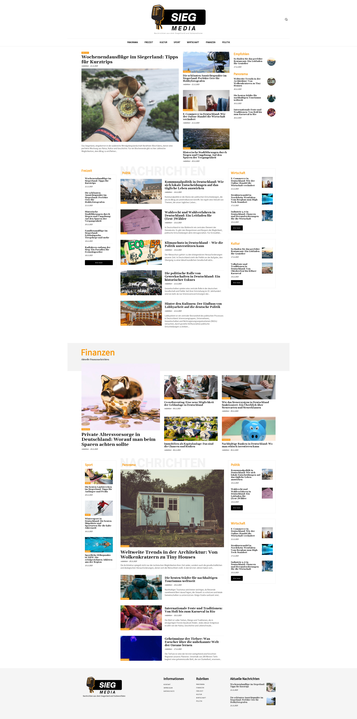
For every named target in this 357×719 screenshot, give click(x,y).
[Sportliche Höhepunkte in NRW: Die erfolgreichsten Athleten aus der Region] (99, 544)
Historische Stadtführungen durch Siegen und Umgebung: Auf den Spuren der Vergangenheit (205, 155)
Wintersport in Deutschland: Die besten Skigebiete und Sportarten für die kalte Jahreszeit (98, 523)
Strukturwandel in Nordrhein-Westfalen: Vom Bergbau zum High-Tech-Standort (244, 199)
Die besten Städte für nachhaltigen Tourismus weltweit (247, 97)
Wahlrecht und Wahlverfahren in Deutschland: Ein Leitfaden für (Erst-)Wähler (190, 216)
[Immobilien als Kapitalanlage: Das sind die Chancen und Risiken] (191, 429)
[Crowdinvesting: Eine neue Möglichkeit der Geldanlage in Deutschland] (191, 387)
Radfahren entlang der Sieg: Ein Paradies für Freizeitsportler (97, 249)
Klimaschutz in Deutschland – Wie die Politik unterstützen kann (194, 244)
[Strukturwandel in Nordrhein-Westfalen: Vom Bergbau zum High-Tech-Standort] (267, 199)
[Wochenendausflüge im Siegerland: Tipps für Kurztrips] (130, 105)
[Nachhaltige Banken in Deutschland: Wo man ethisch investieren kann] (249, 429)
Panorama (125, 546)
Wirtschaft (188, 110)
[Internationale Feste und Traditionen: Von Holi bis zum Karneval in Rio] (271, 112)
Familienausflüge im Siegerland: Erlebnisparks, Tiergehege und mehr (97, 234)
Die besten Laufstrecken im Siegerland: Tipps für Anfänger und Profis (98, 489)
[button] (286, 19)
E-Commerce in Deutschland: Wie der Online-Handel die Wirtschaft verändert (204, 117)
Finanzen (85, 429)
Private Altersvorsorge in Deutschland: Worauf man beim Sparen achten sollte (118, 439)
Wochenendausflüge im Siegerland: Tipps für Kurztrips (129, 59)
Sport (87, 483)
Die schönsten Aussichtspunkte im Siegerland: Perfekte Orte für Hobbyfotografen (204, 78)
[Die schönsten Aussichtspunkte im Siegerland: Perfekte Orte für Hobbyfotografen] (206, 62)
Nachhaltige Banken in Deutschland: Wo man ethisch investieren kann (247, 445)
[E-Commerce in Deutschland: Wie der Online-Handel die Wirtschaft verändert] (206, 100)
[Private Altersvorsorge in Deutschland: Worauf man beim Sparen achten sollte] (120, 397)
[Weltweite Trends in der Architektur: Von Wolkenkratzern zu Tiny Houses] (271, 81)
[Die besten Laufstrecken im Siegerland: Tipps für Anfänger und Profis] (99, 476)
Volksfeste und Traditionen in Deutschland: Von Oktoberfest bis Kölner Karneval (243, 269)
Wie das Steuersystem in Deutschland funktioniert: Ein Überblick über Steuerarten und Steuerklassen (245, 405)
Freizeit (85, 53)
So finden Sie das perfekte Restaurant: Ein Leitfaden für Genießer (248, 61)
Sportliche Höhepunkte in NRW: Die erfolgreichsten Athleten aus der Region (98, 559)
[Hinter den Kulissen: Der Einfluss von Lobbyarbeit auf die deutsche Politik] (141, 313)
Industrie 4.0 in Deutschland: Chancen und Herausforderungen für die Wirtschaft (245, 215)
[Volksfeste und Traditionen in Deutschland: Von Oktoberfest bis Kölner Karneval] (267, 268)
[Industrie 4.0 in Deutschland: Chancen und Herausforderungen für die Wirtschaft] (267, 215)
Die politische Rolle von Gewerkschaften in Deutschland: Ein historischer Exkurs (192, 277)
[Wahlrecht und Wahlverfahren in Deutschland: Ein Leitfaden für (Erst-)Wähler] (141, 221)
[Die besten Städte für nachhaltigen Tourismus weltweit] (271, 98)
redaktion (85, 66)
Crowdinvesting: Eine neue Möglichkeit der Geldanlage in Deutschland (189, 404)
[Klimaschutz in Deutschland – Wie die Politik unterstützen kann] (141, 252)
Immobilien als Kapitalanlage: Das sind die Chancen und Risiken (188, 445)
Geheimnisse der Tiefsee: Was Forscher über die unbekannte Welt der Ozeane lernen (192, 642)
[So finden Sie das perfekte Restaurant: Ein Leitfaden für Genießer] (271, 61)
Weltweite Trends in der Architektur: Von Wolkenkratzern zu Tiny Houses (247, 82)
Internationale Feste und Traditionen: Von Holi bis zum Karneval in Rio (248, 112)
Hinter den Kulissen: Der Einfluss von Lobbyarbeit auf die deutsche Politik (193, 305)
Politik (124, 203)
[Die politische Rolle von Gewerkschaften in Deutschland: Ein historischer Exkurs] (141, 282)
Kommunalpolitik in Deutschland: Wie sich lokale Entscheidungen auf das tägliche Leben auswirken (194, 185)
